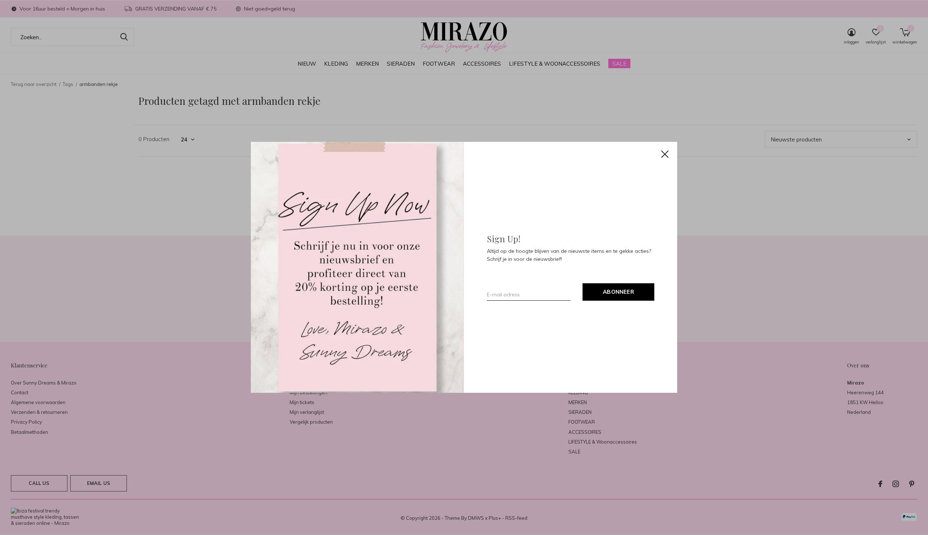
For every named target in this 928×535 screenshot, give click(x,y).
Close (664, 154)
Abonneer (618, 292)
